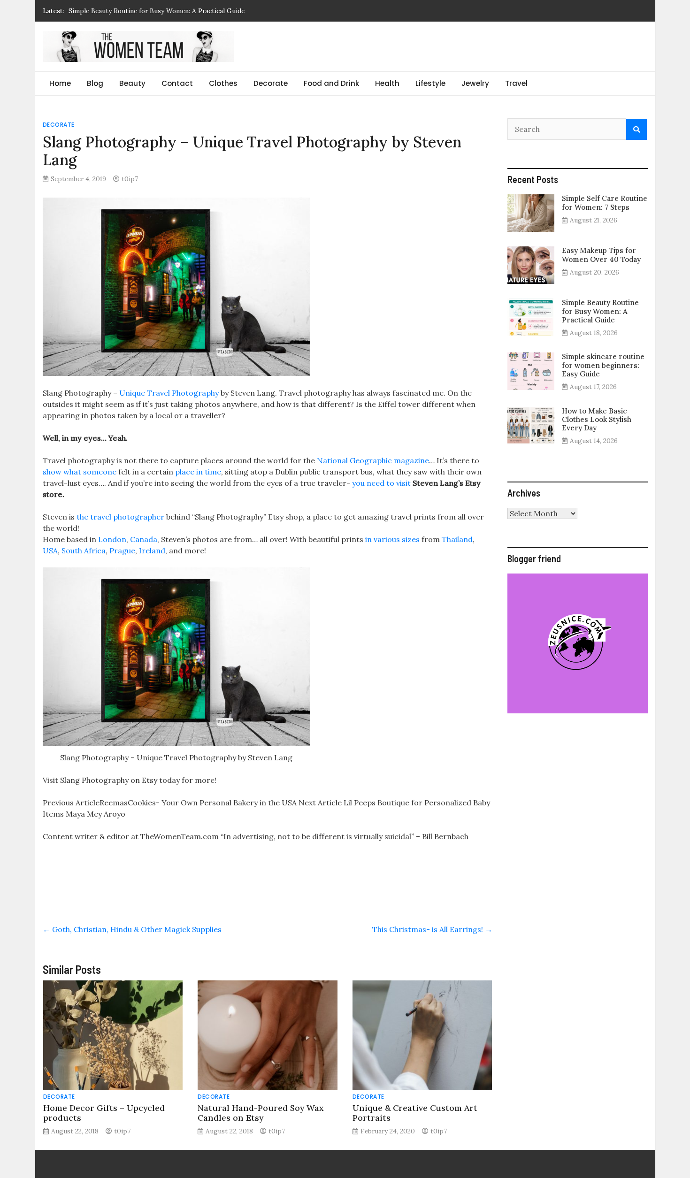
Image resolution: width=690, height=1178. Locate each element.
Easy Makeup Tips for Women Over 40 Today (601, 254)
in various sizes (391, 539)
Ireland (152, 550)
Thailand (457, 539)
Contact (177, 83)
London (111, 539)
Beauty (132, 83)
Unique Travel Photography (169, 393)
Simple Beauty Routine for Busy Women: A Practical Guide (600, 311)
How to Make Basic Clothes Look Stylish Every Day (596, 419)
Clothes (223, 83)
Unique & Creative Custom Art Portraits (415, 1112)
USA (50, 550)
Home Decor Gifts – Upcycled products (104, 1112)
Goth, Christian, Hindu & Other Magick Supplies (132, 929)
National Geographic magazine (372, 460)
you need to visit (381, 483)
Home (60, 83)
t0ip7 (130, 179)
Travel (516, 83)
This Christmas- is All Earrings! (432, 929)
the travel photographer (119, 516)
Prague (122, 550)
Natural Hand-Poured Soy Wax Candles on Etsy (260, 1112)
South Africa (83, 550)
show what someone (79, 471)
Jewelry (475, 83)
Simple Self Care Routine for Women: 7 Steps (604, 202)
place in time (198, 471)
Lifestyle (430, 83)
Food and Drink (331, 83)
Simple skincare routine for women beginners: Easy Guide (156, 12)
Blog (95, 83)
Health (387, 83)
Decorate (270, 83)
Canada (143, 539)
